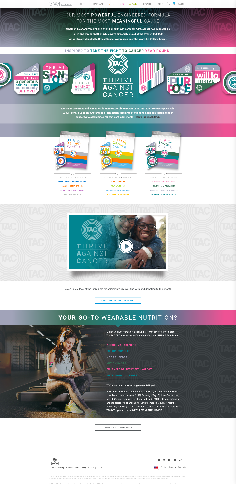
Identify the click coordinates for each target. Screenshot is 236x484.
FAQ (84, 467)
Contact (69, 467)
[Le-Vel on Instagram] (170, 460)
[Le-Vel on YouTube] (175, 460)
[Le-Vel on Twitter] (164, 460)
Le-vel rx (133, 4)
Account (181, 4)
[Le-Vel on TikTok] (180, 460)
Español (172, 467)
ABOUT (160, 4)
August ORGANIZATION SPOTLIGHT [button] (118, 300)
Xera (122, 4)
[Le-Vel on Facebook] (159, 460)
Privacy (61, 467)
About (77, 467)
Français (182, 467)
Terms (53, 467)
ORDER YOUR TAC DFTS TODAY (118, 427)
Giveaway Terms (95, 467)
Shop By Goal (97, 4)
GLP (112, 4)
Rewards (147, 4)
